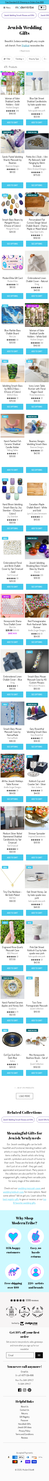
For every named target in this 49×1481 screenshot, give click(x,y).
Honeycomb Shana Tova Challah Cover (12, 623)
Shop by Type (34, 59)
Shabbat (25, 45)
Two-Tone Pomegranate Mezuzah (37, 1004)
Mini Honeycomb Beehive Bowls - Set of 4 (37, 1057)
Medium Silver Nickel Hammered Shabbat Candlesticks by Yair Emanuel (12, 838)
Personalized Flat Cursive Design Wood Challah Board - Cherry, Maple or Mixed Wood (37, 224)
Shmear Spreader (36, 833)
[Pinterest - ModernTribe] (29, 1390)
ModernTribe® (28, 1469)
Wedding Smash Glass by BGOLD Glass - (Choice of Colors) (12, 388)
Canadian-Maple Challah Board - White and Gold (37, 507)
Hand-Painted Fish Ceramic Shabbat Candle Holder (12, 444)
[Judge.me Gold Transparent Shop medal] (11, 1311)
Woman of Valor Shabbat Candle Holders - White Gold (37, 333)
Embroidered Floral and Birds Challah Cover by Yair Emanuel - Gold (12, 567)
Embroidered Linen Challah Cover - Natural (37, 280)
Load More (24, 1096)
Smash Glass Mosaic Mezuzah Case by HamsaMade (12, 731)
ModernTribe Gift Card (12, 278)
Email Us (24, 1371)
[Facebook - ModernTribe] (20, 1390)
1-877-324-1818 (27, 1375)
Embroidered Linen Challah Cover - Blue (12, 678)
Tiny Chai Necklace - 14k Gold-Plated (12, 893)
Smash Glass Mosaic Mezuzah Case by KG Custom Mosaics (37, 679)
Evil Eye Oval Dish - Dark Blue (12, 1056)
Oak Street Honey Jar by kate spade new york (37, 894)
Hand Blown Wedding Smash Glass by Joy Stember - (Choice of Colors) (12, 509)
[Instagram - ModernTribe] (24, 1390)
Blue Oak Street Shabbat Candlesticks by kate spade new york (37, 103)
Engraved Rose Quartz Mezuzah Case (12, 949)
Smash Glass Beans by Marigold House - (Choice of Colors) (12, 222)
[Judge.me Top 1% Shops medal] (37, 1311)
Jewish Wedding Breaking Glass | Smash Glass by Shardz (37, 565)
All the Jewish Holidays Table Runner (12, 783)
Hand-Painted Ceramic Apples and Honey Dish (12, 1004)
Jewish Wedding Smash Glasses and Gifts (19, 15)
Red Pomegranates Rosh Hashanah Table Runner (37, 624)
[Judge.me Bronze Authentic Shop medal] (24, 1311)
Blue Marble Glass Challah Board (12, 332)
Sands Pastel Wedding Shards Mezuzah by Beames (12, 159)
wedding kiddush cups (13, 1191)
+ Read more (24, 51)
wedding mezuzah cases (29, 1188)
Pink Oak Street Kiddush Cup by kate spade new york (37, 950)
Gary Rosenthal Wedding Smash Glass (37, 730)
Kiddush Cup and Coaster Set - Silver (37, 783)
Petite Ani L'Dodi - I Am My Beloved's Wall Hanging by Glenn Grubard (37, 161)
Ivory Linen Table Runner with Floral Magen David (36, 388)
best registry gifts (11, 1199)
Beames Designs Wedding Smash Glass (37, 443)
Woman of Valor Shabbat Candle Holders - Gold (12, 101)
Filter (8, 59)
